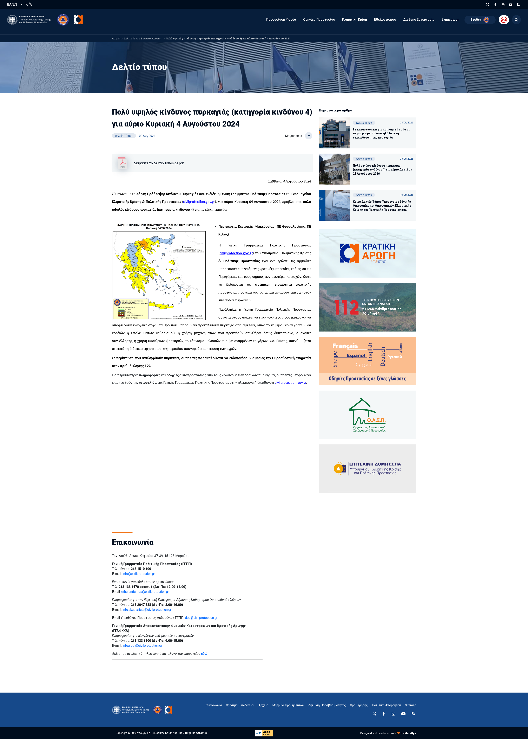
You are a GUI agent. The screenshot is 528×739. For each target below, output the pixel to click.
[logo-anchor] (131, 710)
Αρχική (116, 38)
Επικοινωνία (213, 705)
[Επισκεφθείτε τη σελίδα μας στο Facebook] (495, 4)
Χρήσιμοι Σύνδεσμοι (240, 705)
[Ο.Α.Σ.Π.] (367, 415)
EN (15, 4)
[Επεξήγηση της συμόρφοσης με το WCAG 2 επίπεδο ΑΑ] (264, 732)
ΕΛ (9, 4)
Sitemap (410, 705)
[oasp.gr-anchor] (367, 468)
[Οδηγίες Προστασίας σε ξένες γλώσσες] (367, 253)
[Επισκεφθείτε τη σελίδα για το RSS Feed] (518, 4)
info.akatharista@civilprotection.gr (147, 610)
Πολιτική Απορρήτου (386, 705)
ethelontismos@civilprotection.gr (145, 592)
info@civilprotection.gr (139, 574)
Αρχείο (263, 705)
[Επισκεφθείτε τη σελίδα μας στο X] (487, 4)
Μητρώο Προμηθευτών (288, 705)
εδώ (204, 654)
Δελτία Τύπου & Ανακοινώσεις (142, 38)
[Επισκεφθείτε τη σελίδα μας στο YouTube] (510, 4)
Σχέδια (476, 19)
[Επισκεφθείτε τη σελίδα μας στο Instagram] (503, 4)
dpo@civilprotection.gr (201, 618)
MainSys (410, 733)
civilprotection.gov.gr (199, 202)
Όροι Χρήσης (359, 705)
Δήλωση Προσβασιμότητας (327, 705)
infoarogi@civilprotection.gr (142, 646)
